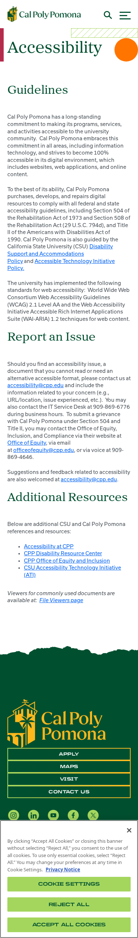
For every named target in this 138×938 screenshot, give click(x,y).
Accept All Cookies (69, 924)
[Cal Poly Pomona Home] (44, 14)
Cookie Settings (69, 884)
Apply (69, 754)
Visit (69, 779)
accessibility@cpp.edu (35, 385)
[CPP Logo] (56, 723)
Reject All (69, 904)
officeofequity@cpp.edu (43, 450)
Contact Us (69, 791)
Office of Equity (26, 443)
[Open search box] (108, 14)
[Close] (129, 830)
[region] (69, 879)
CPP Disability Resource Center (63, 553)
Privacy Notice (63, 869)
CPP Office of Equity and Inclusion (67, 561)
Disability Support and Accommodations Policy (60, 254)
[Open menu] (125, 14)
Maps (69, 766)
